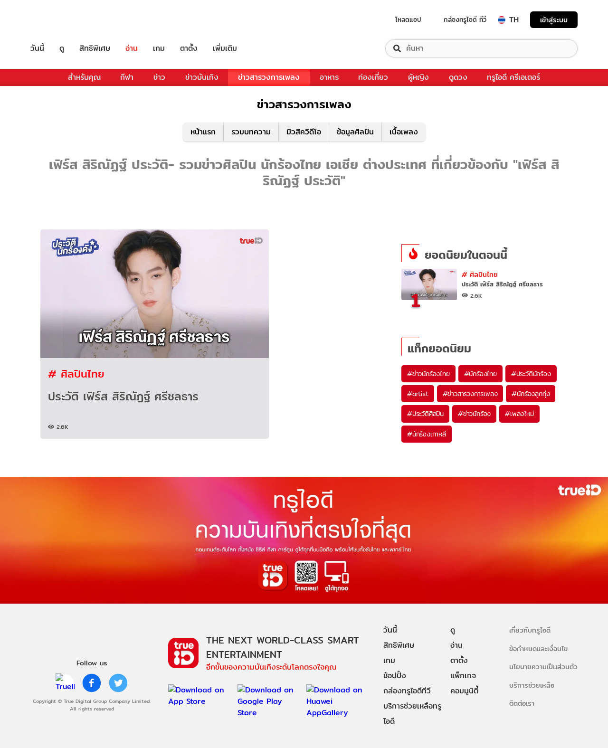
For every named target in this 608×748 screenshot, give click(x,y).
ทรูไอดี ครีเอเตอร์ (513, 77)
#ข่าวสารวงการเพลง (470, 393)
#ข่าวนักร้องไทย (428, 374)
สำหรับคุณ (84, 77)
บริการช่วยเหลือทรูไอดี (412, 713)
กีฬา (126, 77)
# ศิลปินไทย (76, 373)
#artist (417, 393)
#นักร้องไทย (480, 374)
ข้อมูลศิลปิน (355, 132)
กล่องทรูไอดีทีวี (407, 691)
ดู (61, 48)
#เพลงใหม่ (519, 413)
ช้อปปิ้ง (394, 676)
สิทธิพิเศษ (94, 48)
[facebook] (91, 682)
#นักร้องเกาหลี (426, 434)
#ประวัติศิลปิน (425, 413)
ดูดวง (458, 77)
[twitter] (118, 682)
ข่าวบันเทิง (201, 77)
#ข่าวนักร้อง (474, 413)
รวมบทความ (251, 132)
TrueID (58, 19)
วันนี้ (37, 48)
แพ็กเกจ (463, 676)
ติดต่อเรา (521, 703)
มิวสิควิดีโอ (303, 132)
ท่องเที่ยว (373, 77)
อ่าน (131, 48)
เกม (159, 48)
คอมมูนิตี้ (464, 691)
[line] (65, 682)
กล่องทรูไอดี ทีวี (465, 19)
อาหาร (329, 77)
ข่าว (159, 77)
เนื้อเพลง (404, 132)
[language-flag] (501, 20)
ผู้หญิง (418, 77)
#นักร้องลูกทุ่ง (531, 393)
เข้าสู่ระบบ (554, 19)
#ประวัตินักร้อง (531, 374)
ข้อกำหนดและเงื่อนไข (538, 648)
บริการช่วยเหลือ (531, 685)
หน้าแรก (203, 132)
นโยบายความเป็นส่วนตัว (543, 666)
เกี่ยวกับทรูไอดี (530, 630)
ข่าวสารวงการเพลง (269, 77)
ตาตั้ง (189, 48)
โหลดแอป (408, 19)
